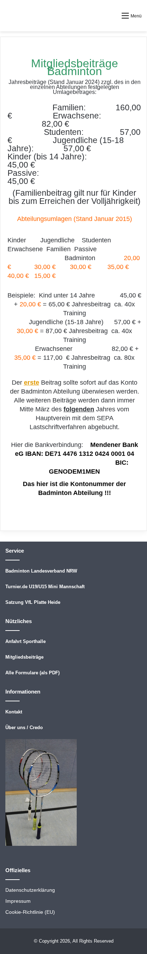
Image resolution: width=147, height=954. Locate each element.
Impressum (18, 901)
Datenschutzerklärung (30, 890)
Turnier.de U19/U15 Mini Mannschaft (45, 586)
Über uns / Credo (24, 727)
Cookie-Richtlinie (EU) (30, 912)
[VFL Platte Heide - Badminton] (16, 15)
